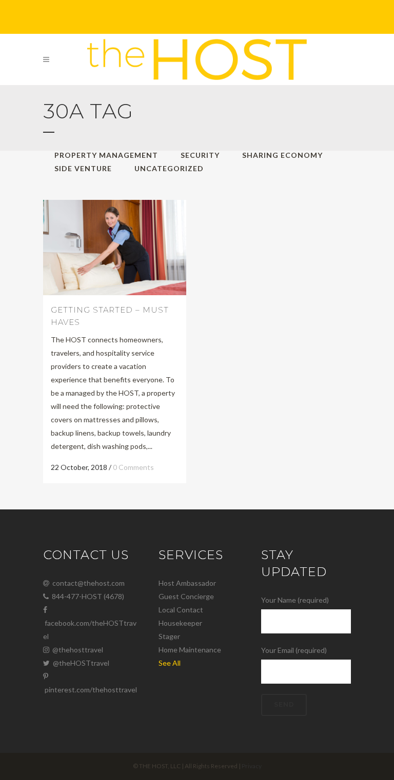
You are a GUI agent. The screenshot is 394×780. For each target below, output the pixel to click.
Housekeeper (180, 623)
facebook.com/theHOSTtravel (89, 630)
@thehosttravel (76, 649)
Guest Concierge (186, 596)
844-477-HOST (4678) (86, 596)
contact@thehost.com (87, 583)
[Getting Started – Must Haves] (114, 247)
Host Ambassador (187, 583)
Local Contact (181, 609)
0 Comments (133, 467)
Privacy (252, 766)
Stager (169, 636)
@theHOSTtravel (79, 663)
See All (170, 663)
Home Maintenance (190, 649)
